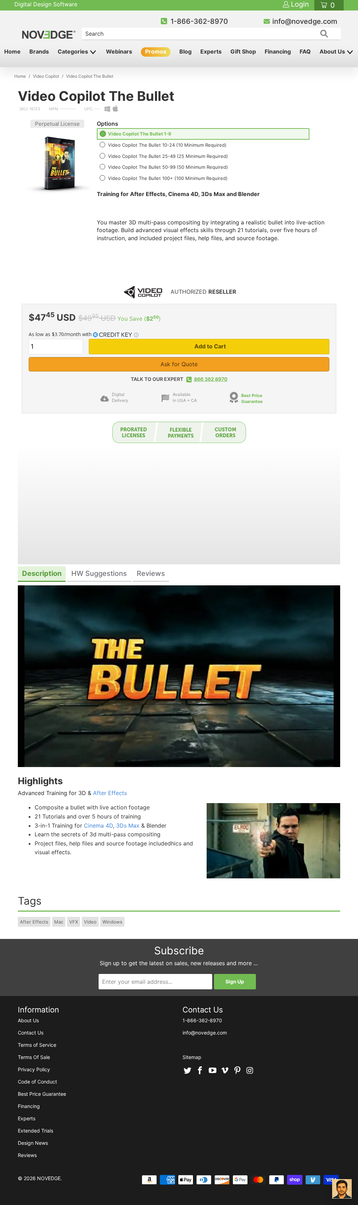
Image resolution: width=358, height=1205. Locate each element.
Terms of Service (37, 1045)
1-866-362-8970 (199, 21)
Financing (278, 51)
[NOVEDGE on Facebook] (200, 1071)
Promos (155, 51)
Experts (211, 51)
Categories (74, 51)
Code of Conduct (37, 1082)
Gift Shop (243, 51)
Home (12, 51)
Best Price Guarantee (252, 398)
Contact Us (30, 1033)
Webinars (119, 51)
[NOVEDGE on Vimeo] (225, 1071)
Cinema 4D (98, 825)
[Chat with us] (342, 1189)
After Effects (110, 792)
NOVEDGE (48, 1178)
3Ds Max (127, 825)
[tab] (42, 574)
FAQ (305, 51)
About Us (333, 51)
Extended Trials (35, 1131)
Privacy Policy (34, 1069)
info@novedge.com (304, 21)
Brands (39, 51)
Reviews (27, 1155)
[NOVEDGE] (49, 28)
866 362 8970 (211, 379)
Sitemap (191, 1057)
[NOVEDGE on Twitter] (187, 1071)
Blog (185, 51)
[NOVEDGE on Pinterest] (237, 1071)
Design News (33, 1143)
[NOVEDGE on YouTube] (212, 1071)
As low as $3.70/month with (61, 334)
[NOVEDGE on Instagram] (250, 1071)
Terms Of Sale (34, 1057)
